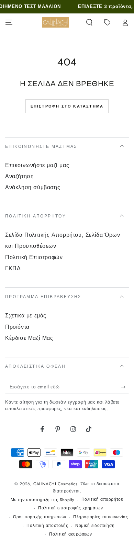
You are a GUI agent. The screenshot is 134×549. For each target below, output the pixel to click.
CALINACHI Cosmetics (55, 484)
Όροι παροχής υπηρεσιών (39, 517)
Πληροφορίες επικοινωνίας (100, 517)
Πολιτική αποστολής (47, 526)
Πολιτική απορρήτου (102, 499)
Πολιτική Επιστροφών (34, 257)
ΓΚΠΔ (13, 268)
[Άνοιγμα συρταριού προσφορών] (107, 22)
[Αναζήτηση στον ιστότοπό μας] (89, 22)
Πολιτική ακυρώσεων (70, 534)
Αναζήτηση (19, 176)
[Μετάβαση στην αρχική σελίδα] (55, 22)
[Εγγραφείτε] (125, 387)
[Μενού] (9, 22)
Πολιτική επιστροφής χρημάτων (70, 508)
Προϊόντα (17, 327)
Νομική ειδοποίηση (94, 526)
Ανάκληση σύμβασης (32, 187)
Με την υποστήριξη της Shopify (42, 500)
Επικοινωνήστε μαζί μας (37, 165)
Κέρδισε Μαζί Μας (29, 338)
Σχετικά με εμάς (25, 315)
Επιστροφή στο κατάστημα (67, 106)
